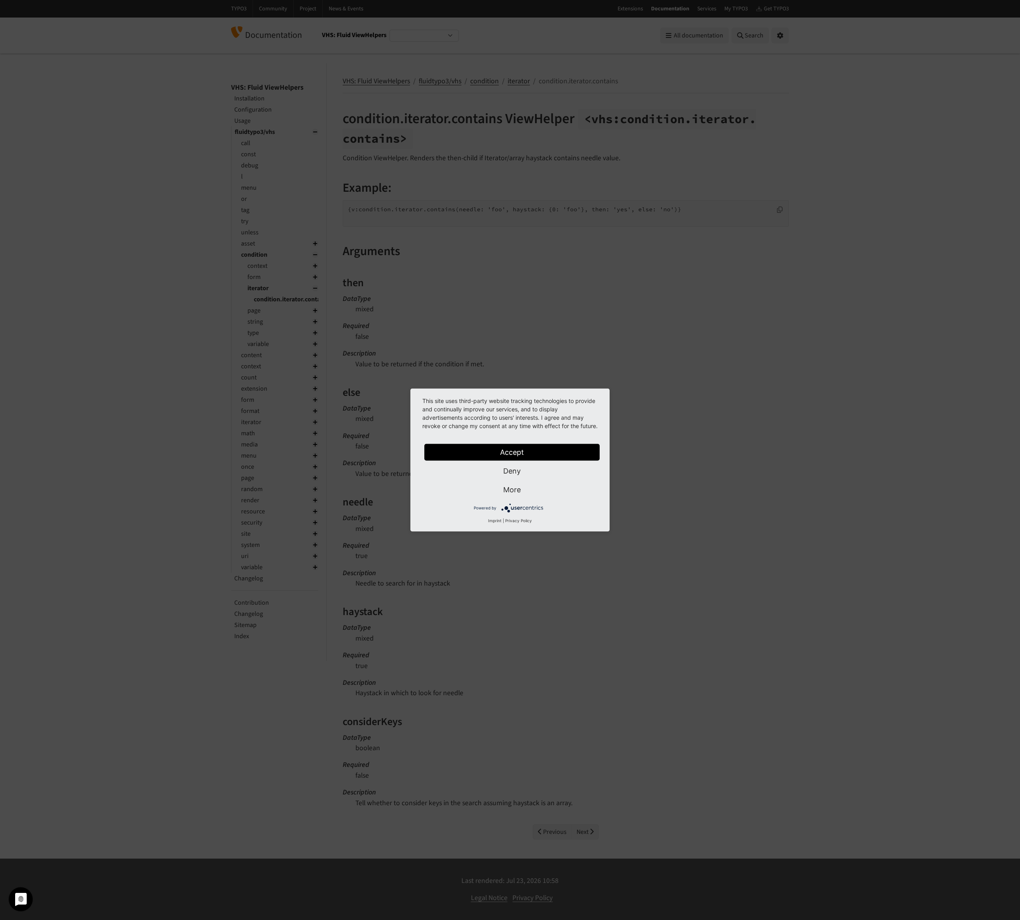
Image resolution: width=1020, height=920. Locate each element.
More (512, 490)
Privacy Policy (518, 520)
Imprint (495, 520)
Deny (512, 471)
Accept (512, 452)
